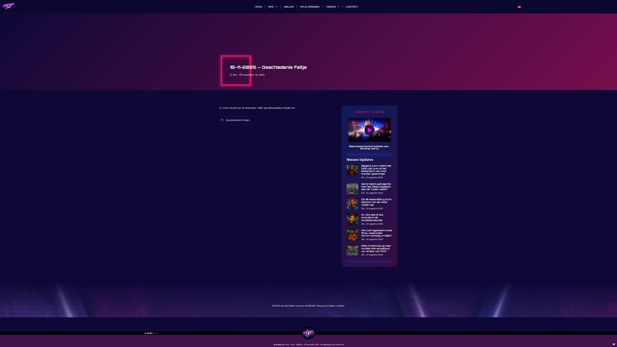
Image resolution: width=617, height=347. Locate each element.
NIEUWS (289, 6)
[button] (349, 131)
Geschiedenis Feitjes (238, 120)
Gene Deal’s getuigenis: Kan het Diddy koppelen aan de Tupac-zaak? (376, 186)
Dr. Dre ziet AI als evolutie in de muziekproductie (372, 217)
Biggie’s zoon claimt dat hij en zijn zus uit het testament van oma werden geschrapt (376, 169)
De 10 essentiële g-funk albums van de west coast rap (376, 202)
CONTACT (352, 6)
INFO (271, 6)
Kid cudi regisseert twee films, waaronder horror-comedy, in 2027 (376, 233)
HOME (258, 6)
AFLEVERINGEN (309, 6)
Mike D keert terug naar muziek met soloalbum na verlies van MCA (376, 248)
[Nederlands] (519, 7)
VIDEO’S (331, 6)
